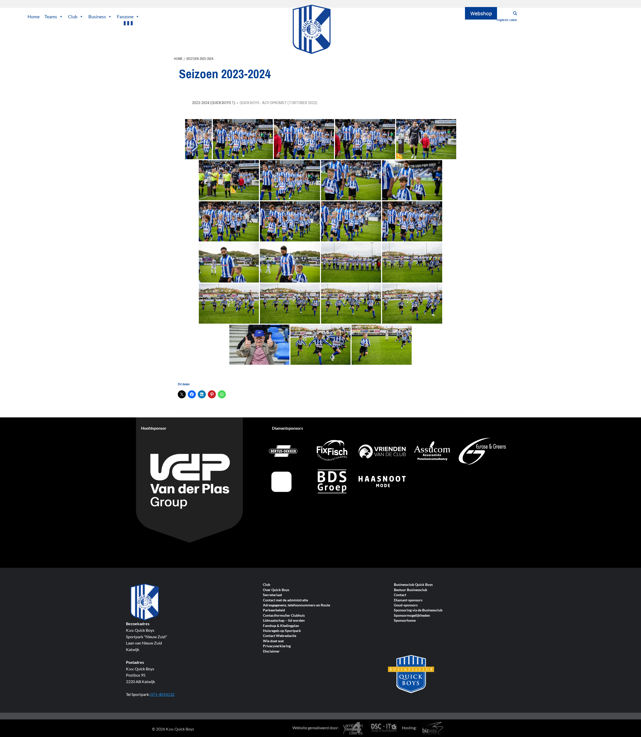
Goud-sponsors (406, 605)
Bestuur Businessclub (410, 590)
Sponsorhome (405, 620)
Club (72, 16)
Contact (400, 595)
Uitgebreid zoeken (507, 20)
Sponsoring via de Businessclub (418, 610)
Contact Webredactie (279, 636)
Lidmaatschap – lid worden (284, 620)
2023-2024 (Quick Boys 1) (213, 103)
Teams (51, 16)
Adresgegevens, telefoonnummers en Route (296, 605)
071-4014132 (162, 694)
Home (34, 16)
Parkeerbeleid (274, 610)
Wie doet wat (273, 641)
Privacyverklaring (277, 646)
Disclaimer (271, 651)
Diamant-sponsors (408, 600)
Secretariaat (272, 595)
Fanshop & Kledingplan (281, 626)
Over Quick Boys (276, 590)
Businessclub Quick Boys (413, 585)
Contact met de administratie (285, 600)
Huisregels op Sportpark (282, 631)
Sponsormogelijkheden (412, 615)
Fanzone (125, 16)
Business (97, 16)
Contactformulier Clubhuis (284, 615)
